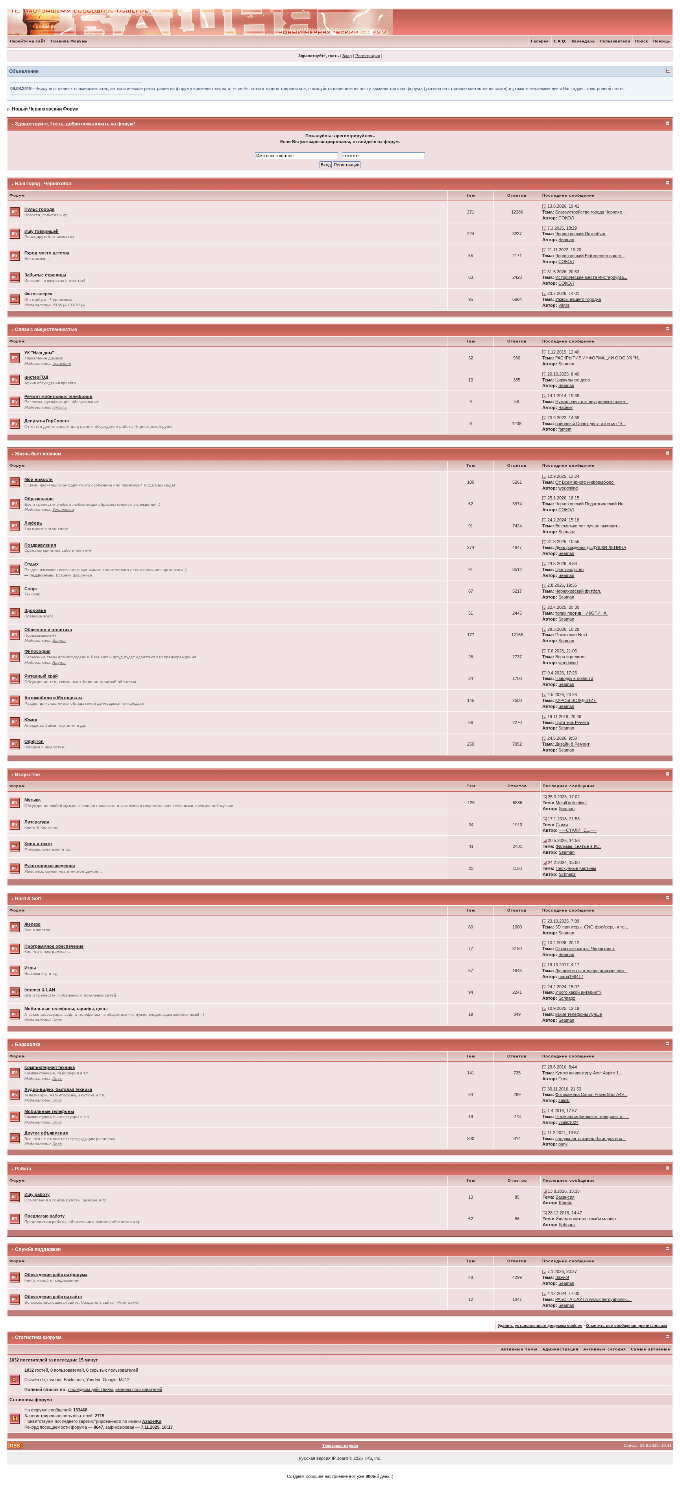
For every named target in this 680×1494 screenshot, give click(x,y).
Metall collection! (571, 802)
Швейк (565, 1202)
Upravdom (61, 363)
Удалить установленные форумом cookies (540, 1325)
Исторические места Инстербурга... (591, 277)
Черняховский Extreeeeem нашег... (590, 255)
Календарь (583, 41)
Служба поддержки (38, 1249)
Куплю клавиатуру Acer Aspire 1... (588, 1072)
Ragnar (59, 640)
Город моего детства (46, 253)
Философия (37, 651)
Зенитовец (63, 509)
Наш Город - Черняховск (43, 183)
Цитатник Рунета (572, 722)
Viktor (563, 305)
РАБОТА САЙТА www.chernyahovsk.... (593, 1299)
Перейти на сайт (28, 41)
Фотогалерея (38, 293)
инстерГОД (36, 377)
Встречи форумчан (74, 575)
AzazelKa (151, 1421)
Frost (563, 1078)
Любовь (33, 523)
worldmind (568, 488)
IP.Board (340, 1458)
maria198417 (570, 976)
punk (563, 1144)
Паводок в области (574, 678)
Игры (30, 967)
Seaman (566, 239)
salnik (563, 1100)
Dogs (57, 1020)
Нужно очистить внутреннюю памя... (591, 401)
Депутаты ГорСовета (46, 420)
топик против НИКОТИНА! (581, 613)
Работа (23, 1169)
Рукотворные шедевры (49, 865)
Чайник (565, 407)
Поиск (641, 41)
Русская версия (315, 1458)
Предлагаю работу (44, 1216)
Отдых (31, 564)
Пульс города (39, 209)
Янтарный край (41, 676)
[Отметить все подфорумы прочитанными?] (14, 569)
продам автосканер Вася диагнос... (590, 1138)
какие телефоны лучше (578, 1014)
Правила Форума (69, 41)
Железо (32, 924)
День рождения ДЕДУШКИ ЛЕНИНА (590, 547)
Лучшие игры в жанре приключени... (591, 970)
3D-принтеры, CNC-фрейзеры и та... (591, 927)
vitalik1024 (568, 1122)
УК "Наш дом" (39, 352)
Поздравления (40, 545)
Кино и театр (38, 843)
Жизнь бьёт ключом (38, 454)
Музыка (32, 800)
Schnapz (566, 531)
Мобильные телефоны (49, 1111)
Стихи (562, 824)
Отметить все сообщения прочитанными (626, 1325)
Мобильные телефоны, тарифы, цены (65, 1008)
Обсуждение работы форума (55, 1274)
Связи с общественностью (46, 329)
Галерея (540, 41)
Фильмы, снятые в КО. (578, 846)
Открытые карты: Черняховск (585, 948)
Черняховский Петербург (580, 233)
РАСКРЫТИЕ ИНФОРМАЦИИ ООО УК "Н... (598, 358)
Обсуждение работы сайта (53, 1296)
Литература (36, 822)
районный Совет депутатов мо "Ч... (590, 423)
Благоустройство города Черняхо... (590, 212)
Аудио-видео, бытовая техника (58, 1089)
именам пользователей (138, 1389)
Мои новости (38, 479)
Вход (347, 55)
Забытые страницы (45, 275)
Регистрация (367, 55)
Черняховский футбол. (578, 591)
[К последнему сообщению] (544, 206)
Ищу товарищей (41, 231)
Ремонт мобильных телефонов (58, 396)
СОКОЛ (566, 218)
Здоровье (35, 610)
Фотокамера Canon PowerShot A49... (591, 1094)
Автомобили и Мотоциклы (53, 697)
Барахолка (28, 1044)
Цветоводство (569, 569)
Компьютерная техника (49, 1067)
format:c (59, 407)
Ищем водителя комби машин (586, 1218)
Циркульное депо (572, 380)
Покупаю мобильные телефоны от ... (592, 1116)
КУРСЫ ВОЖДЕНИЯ (576, 700)
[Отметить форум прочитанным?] (14, 211)
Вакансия (565, 1197)
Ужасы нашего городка (578, 299)
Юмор (30, 719)
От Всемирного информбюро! (585, 482)
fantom (564, 429)
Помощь (661, 41)
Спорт (31, 588)
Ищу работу (37, 1194)
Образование (39, 498)
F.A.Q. (560, 41)
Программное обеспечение (53, 946)
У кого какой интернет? (578, 992)
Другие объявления (46, 1133)
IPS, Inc (372, 1458)
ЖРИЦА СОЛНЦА (68, 305)
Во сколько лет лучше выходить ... (590, 525)
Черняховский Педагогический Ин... (591, 503)
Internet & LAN (39, 989)
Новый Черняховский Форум (45, 109)
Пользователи (615, 41)
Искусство (27, 774)
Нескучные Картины (576, 868)
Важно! (562, 1277)
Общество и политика (48, 629)
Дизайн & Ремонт (572, 744)
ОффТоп (34, 741)
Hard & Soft (28, 898)
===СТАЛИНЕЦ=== (578, 830)
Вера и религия (570, 656)
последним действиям (90, 1389)
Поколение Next (571, 634)
